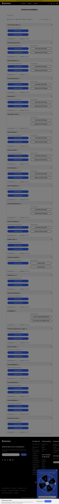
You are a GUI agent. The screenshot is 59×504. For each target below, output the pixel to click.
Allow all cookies (48, 501)
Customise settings (40, 501)
